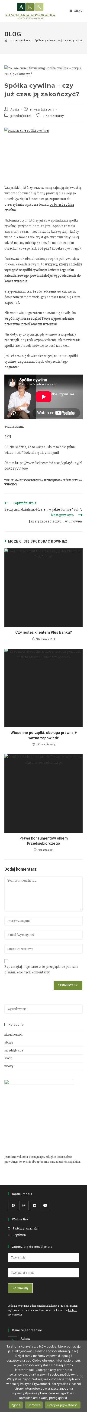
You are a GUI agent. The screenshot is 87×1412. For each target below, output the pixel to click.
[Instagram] (24, 1205)
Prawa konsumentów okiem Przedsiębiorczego (43, 841)
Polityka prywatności (25, 1228)
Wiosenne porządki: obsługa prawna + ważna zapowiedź (43, 735)
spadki (8, 1058)
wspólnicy (10, 484)
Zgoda (15, 1405)
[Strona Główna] (5, 40)
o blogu (8, 1042)
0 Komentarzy (53, 116)
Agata (14, 109)
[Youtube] (45, 1205)
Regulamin (19, 1235)
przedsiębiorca (21, 116)
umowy (8, 1066)
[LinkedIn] (34, 1205)
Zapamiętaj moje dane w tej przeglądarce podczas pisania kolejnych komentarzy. (41, 969)
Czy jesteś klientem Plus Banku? (43, 632)
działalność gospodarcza (27, 480)
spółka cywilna (72, 480)
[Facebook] (13, 1205)
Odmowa (34, 1405)
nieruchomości (13, 1035)
